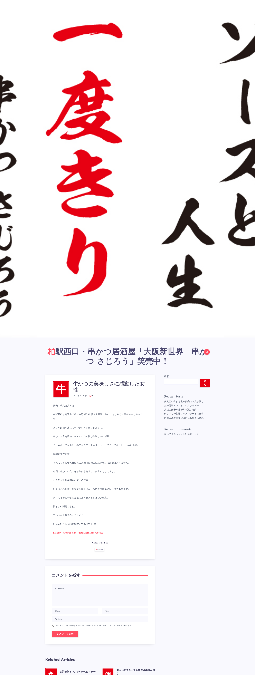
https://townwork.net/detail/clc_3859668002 (78, 532)
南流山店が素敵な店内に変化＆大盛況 (184, 417)
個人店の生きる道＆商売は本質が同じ (184, 401)
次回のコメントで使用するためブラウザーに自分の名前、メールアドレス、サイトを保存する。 (94, 626)
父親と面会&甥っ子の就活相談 (180, 409)
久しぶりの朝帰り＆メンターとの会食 (184, 413)
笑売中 (100, 550)
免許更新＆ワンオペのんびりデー (78, 672)
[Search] (207, 352)
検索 (166, 376)
